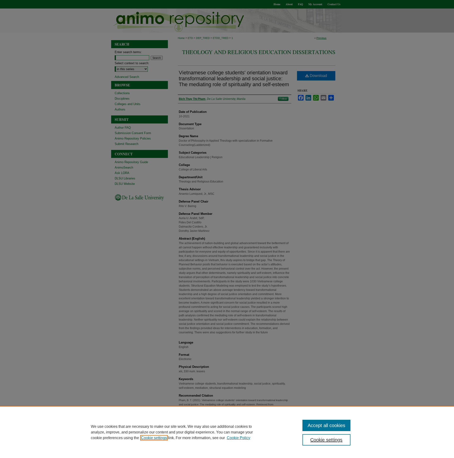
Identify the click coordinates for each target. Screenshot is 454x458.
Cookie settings (154, 438)
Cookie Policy (238, 438)
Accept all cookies (326, 425)
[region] (227, 432)
